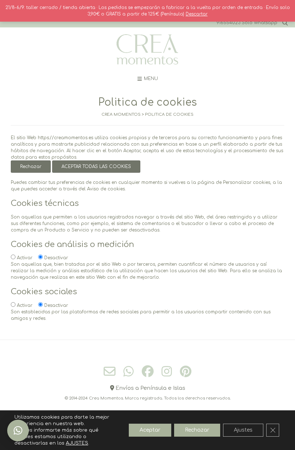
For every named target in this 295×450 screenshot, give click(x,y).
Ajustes (243, 430)
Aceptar (150, 430)
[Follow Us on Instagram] (167, 371)
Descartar (197, 14)
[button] (18, 430)
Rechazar (30, 166)
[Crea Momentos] (147, 49)
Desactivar (56, 257)
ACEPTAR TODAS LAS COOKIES (96, 166)
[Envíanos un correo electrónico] (109, 372)
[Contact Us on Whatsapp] (128, 371)
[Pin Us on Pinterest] (185, 371)
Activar (24, 257)
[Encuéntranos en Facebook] (148, 371)
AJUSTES (77, 443)
